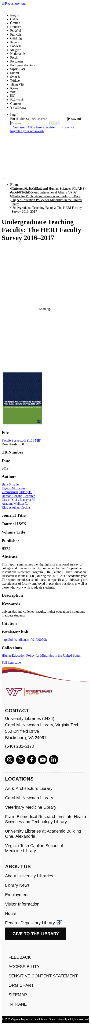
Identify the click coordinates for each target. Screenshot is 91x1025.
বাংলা (12, 92)
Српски (15, 103)
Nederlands (17, 53)
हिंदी (12, 96)
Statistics (16, 196)
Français (15, 34)
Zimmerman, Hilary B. (17, 492)
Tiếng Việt (17, 84)
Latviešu (16, 46)
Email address (19, 119)
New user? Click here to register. (35, 127)
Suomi (14, 73)
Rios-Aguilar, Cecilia (16, 507)
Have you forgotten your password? (42, 129)
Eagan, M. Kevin (13, 488)
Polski (14, 57)
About (14, 184)
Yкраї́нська (18, 107)
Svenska (15, 77)
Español (15, 30)
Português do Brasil (23, 65)
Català (14, 19)
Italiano (15, 42)
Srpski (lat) (17, 69)
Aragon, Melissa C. (15, 503)
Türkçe (15, 80)
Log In (14, 114)
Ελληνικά (16, 100)
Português (16, 61)
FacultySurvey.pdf (21, 440)
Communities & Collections (28, 188)
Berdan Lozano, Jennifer (18, 496)
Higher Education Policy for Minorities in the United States (46, 202)
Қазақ (14, 88)
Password (74, 119)
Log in (54, 123)
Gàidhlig (16, 38)
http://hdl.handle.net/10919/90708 (24, 639)
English (15, 15)
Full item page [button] (11, 662)
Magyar (15, 50)
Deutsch (15, 27)
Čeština (15, 23)
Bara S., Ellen (11, 484)
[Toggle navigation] (3, 178)
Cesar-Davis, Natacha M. (19, 500)
